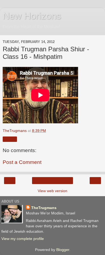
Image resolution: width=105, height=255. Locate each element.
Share (9, 139)
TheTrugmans (44, 208)
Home (52, 180)
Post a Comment (22, 162)
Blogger (62, 249)
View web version (52, 191)
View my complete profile (22, 238)
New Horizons (32, 16)
